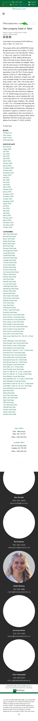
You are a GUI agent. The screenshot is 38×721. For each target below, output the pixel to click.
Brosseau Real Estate (9, 248)
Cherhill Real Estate (9, 255)
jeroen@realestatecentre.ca (19, 636)
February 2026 (7, 163)
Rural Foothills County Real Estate (13, 324)
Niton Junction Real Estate (11, 298)
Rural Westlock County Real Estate (14, 376)
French (33, 4)
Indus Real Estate (8, 279)
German (15, 4)
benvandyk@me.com (19, 503)
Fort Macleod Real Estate (11, 272)
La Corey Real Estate (9, 284)
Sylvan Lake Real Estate (10, 398)
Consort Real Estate (9, 265)
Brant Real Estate (8, 246)
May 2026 (6, 156)
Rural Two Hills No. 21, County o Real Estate (17, 372)
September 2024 (8, 201)
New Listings (7, 135)
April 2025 (6, 185)
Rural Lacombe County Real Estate (14, 329)
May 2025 (6, 182)
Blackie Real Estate (9, 244)
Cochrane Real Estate (10, 262)
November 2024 (8, 196)
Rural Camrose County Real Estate (13, 315)
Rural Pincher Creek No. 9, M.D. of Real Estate (18, 350)
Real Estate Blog (8, 140)
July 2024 (6, 206)
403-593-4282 (19, 634)
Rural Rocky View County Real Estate (14, 355)
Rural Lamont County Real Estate (13, 331)
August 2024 (7, 204)
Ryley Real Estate (8, 390)
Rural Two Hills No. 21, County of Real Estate (17, 374)
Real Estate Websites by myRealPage (23, 688)
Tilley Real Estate (8, 402)
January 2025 (7, 192)
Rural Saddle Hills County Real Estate (14, 357)
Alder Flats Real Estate (10, 234)
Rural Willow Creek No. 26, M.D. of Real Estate (18, 383)
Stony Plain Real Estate (10, 395)
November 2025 (8, 168)
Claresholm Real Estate (10, 258)
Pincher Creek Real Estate (11, 310)
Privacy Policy (9, 688)
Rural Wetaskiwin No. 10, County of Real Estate (18, 379)
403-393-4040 (19, 501)
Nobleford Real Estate (10, 300)
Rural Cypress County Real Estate (13, 322)
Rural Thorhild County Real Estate (13, 369)
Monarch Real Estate (9, 291)
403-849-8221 (19, 678)
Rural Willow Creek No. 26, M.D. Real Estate (17, 386)
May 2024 (6, 211)
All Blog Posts (7, 133)
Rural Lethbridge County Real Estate (14, 341)
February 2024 (7, 218)
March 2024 (7, 215)
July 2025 (6, 177)
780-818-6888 (19, 589)
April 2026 (6, 159)
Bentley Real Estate (9, 241)
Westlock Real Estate (9, 414)
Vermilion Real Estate (9, 409)
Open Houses (7, 137)
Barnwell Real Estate (9, 236)
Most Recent (7, 147)
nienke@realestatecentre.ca (19, 592)
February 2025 (7, 189)
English (33, 2)
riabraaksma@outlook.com (19, 547)
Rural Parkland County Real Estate (13, 348)
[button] (14, 2)
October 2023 (7, 227)
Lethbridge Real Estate (10, 286)
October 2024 (7, 199)
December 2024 (8, 194)
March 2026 (7, 161)
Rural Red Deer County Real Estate (14, 353)
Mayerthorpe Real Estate (10, 289)
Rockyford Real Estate (10, 312)
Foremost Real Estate (9, 270)
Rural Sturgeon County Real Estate (14, 364)
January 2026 (7, 166)
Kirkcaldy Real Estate (9, 281)
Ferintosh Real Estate (9, 267)
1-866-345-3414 (16, 2)
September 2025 (8, 173)
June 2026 (6, 154)
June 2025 (6, 180)
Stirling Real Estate (9, 393)
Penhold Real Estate (9, 308)
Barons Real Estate (9, 239)
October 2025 (7, 170)
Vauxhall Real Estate (9, 407)
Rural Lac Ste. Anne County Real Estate (15, 326)
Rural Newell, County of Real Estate (14, 345)
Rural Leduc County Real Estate (13, 334)
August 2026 (7, 149)
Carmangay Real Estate (10, 251)
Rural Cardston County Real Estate (14, 317)
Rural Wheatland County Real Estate (14, 381)
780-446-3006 (19, 545)
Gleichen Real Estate (9, 277)
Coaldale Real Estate (9, 260)
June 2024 (6, 208)
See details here (18, 44)
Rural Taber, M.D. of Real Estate (13, 367)
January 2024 (7, 220)
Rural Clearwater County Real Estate (14, 319)
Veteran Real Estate (9, 412)
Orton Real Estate (8, 303)
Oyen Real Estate (8, 305)
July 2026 (6, 151)
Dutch (7, 4)
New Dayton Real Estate (10, 296)
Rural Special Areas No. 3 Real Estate (15, 362)
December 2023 (8, 223)
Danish (24, 4)
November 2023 (8, 225)
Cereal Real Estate (9, 253)
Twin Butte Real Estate (10, 405)
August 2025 (7, 175)
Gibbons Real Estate (9, 274)
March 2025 (7, 187)
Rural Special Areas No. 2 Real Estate (15, 360)
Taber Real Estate (12, 34)
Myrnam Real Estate (9, 293)
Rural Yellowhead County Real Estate (14, 388)
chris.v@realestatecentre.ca (19, 680)
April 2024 (6, 213)
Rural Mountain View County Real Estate (15, 343)
